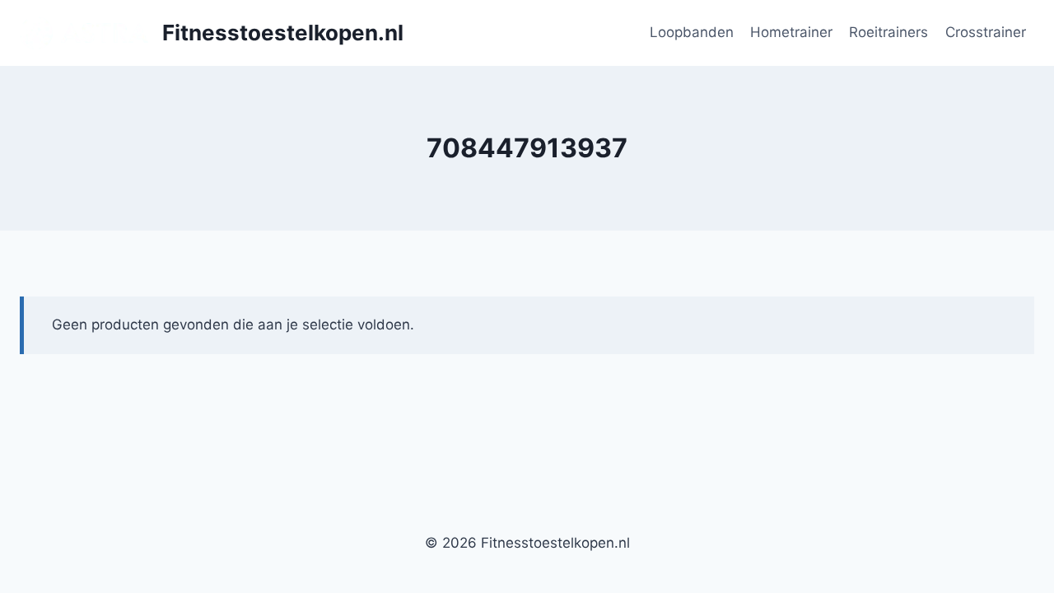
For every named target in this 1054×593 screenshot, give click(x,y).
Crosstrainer (985, 32)
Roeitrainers (888, 32)
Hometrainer (791, 32)
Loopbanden (692, 32)
